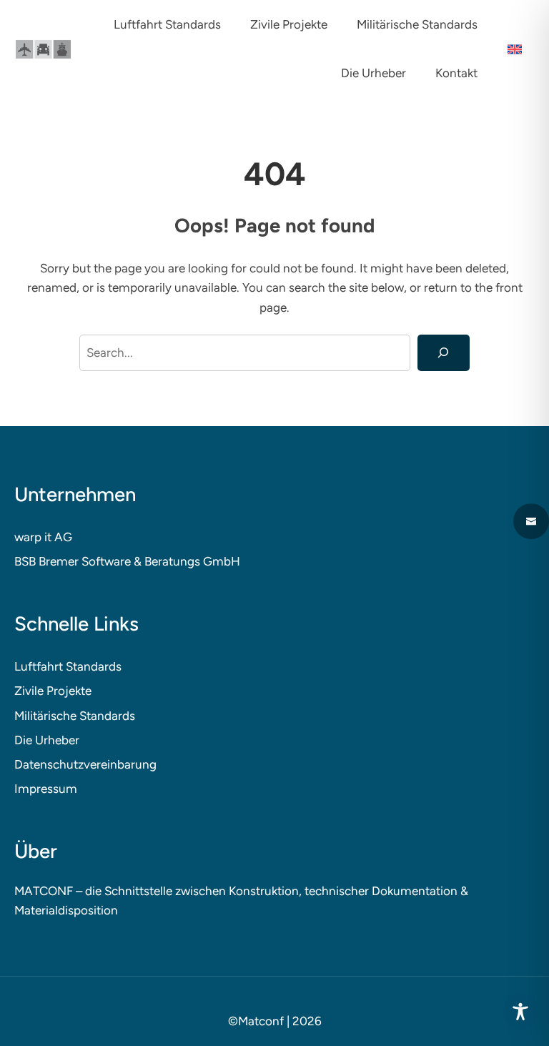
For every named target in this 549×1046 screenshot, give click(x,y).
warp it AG (43, 537)
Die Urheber (46, 740)
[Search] (443, 353)
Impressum (45, 788)
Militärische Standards (74, 716)
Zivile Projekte (53, 691)
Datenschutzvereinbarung (85, 764)
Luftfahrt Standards (68, 666)
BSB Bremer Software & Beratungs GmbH (127, 561)
